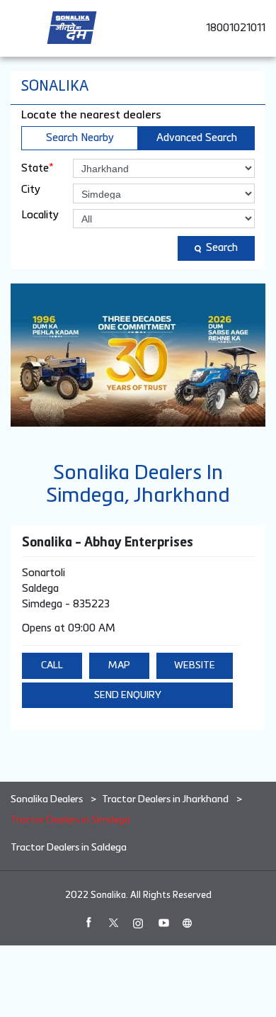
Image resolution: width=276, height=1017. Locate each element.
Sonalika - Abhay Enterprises (107, 542)
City (30, 189)
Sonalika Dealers (48, 799)
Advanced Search (196, 138)
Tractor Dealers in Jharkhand (165, 799)
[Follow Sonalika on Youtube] (162, 922)
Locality (40, 215)
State (37, 168)
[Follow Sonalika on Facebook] (88, 922)
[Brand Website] (187, 922)
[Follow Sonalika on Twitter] (113, 922)
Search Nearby (80, 138)
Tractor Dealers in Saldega (69, 848)
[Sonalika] (72, 27)
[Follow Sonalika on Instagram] (138, 922)
